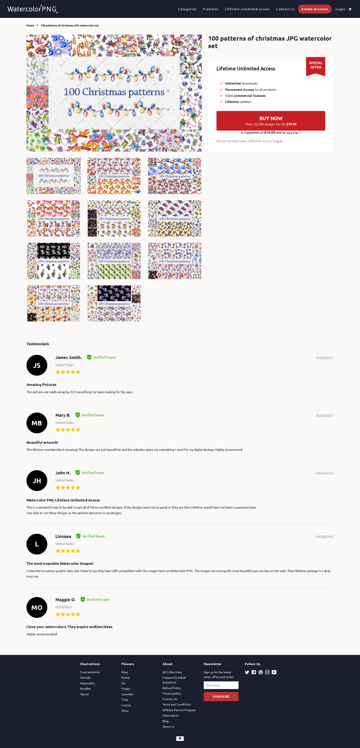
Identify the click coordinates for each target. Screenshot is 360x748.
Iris (123, 683)
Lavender (127, 694)
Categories (187, 9)
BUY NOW (270, 120)
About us (168, 726)
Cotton (126, 705)
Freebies (211, 9)
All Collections (172, 672)
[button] (270, 133)
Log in (278, 141)
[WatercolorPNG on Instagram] (267, 673)
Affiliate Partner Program (179, 710)
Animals (85, 677)
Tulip (124, 699)
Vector (84, 694)
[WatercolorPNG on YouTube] (274, 673)
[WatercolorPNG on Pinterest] (260, 673)
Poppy (125, 688)
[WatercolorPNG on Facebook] (253, 673)
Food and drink (90, 672)
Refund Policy (171, 688)
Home (30, 25)
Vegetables (87, 683)
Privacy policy (171, 693)
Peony (125, 677)
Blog (165, 721)
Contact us (285, 9)
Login (340, 9)
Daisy (125, 710)
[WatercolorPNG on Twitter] (247, 673)
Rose (124, 672)
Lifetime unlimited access (247, 9)
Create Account (314, 9)
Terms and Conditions (176, 704)
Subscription (170, 715)
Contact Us (169, 699)
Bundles (85, 688)
